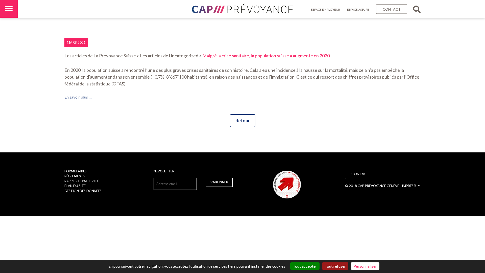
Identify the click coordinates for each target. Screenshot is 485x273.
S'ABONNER (219, 182)
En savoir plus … (78, 97)
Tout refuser (335, 266)
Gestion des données (83, 191)
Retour (242, 120)
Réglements (74, 176)
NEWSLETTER (164, 171)
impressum (411, 186)
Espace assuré (358, 9)
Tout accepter (305, 266)
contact (392, 9)
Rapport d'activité (81, 181)
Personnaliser (365, 266)
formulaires (75, 171)
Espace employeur (325, 9)
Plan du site (75, 186)
